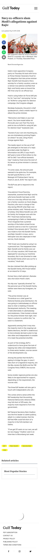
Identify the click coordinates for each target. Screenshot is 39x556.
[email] (4, 57)
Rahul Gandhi (14, 446)
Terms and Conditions (12, 545)
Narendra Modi (27, 446)
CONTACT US (7, 535)
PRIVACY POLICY (9, 539)
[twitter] (4, 47)
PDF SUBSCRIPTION (10, 532)
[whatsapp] (4, 52)
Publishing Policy (10, 542)
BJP (4, 446)
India (4, 450)
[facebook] (4, 42)
